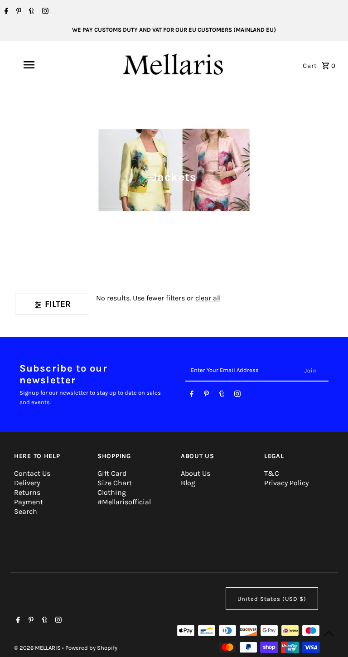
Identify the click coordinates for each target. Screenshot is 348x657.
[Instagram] (44, 12)
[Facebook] (5, 12)
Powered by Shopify (91, 647)
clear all (208, 298)
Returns (27, 492)
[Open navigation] (44, 64)
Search (25, 511)
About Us (195, 473)
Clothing (111, 492)
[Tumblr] (30, 12)
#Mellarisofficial (124, 502)
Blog (188, 482)
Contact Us (32, 473)
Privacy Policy (286, 482)
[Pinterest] (17, 12)
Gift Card (111, 473)
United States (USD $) (271, 598)
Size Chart (114, 482)
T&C (271, 473)
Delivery (27, 482)
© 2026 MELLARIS (38, 647)
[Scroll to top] (329, 633)
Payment (28, 502)
